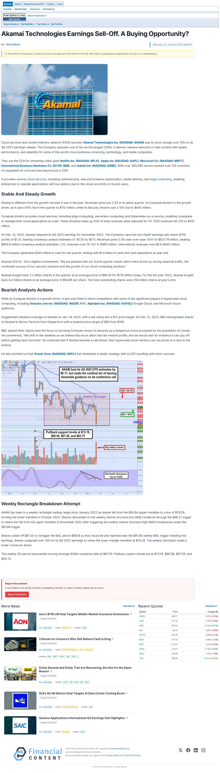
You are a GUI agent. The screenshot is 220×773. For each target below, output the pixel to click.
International (48, 9)
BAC (141, 630)
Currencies (35, 9)
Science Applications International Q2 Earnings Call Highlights (83, 718)
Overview (7, 9)
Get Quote (14, 19)
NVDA (62, 656)
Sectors (50, 4)
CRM (49, 656)
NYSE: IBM (61, 165)
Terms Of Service (132, 755)
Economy (89, 650)
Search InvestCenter (36, 15)
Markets (8, 4)
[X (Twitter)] (180, 754)
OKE (68, 656)
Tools (59, 4)
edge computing (161, 179)
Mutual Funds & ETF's (34, 4)
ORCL (141, 653)
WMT (87, 682)
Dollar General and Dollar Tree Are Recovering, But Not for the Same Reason (85, 669)
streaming (98, 152)
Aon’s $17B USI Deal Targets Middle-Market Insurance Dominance (85, 614)
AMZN (142, 616)
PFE (73, 656)
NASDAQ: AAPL (126, 160)
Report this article (17, 594)
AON (84, 628)
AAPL (141, 621)
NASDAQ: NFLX (87, 160)
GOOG (142, 635)
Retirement (67, 628)
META (141, 639)
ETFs (82, 650)
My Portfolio (56, 24)
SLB (90, 707)
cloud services (36, 179)
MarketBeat (47, 628)
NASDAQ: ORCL (64, 353)
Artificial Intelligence (70, 650)
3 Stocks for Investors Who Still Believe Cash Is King (76, 639)
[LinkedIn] (195, 754)
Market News (21, 9)
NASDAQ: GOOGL (119, 303)
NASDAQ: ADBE (104, 165)
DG (71, 682)
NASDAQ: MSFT (171, 160)
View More (128, 606)
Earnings (66, 732)
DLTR (76, 682)
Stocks (18, 4)
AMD (141, 625)
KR (82, 682)
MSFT (55, 656)
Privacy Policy (112, 755)
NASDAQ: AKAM (131, 142)
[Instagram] (203, 754)
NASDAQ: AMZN (66, 303)
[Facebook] (188, 754)
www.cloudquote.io (120, 748)
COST (65, 682)
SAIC (82, 732)
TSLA (141, 658)
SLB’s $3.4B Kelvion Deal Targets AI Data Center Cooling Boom (83, 693)
